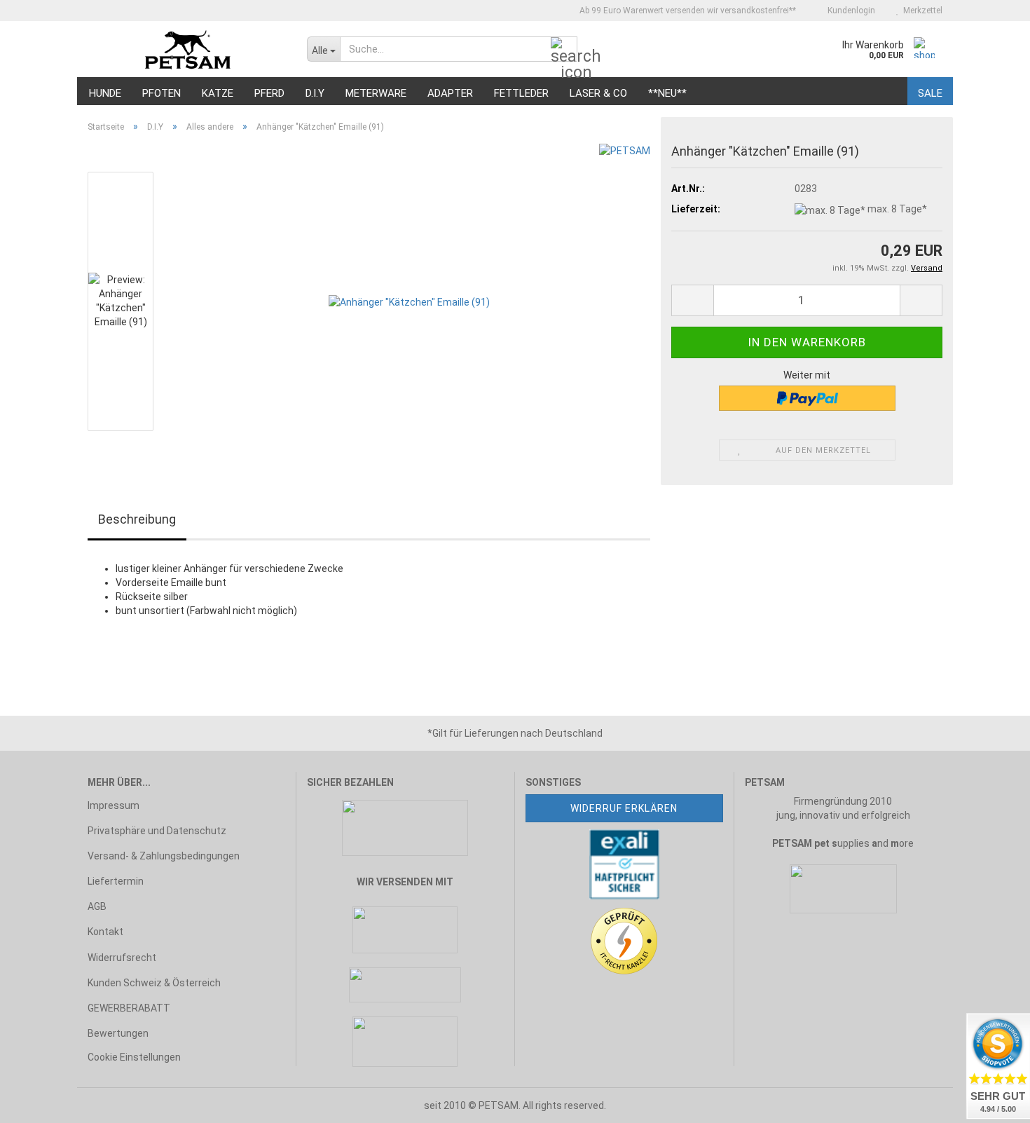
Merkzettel (920, 10)
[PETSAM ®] (187, 49)
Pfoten (161, 93)
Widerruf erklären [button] (624, 808)
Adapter (450, 93)
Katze (217, 93)
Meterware (375, 93)
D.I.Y (314, 93)
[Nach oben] (39, 1101)
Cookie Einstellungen (134, 1057)
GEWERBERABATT (129, 1008)
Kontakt (105, 931)
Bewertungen (118, 1033)
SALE (930, 93)
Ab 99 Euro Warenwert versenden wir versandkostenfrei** (686, 10)
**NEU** (667, 93)
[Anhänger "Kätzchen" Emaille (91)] (409, 300)
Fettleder (521, 93)
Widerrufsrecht (122, 957)
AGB (97, 906)
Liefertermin (116, 881)
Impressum (113, 805)
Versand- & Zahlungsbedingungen (164, 856)
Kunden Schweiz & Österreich (154, 982)
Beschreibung (137, 519)
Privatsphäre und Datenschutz (157, 830)
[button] (692, 300)
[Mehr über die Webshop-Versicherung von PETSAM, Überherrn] (624, 863)
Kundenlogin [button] (849, 10)
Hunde (105, 93)
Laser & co (598, 93)
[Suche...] (564, 49)
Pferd (269, 93)
